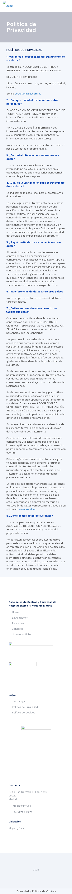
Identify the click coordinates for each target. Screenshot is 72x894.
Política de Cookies (23, 712)
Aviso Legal (19, 701)
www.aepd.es (27, 509)
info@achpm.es (21, 805)
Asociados (18, 623)
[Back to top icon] (36, 861)
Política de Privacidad (25, 707)
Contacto (17, 628)
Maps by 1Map (17, 828)
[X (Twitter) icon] (36, 875)
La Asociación (20, 617)
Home (15, 612)
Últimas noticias (21, 634)
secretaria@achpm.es (28, 93)
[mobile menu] (67, 5)
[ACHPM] (8, 6)
